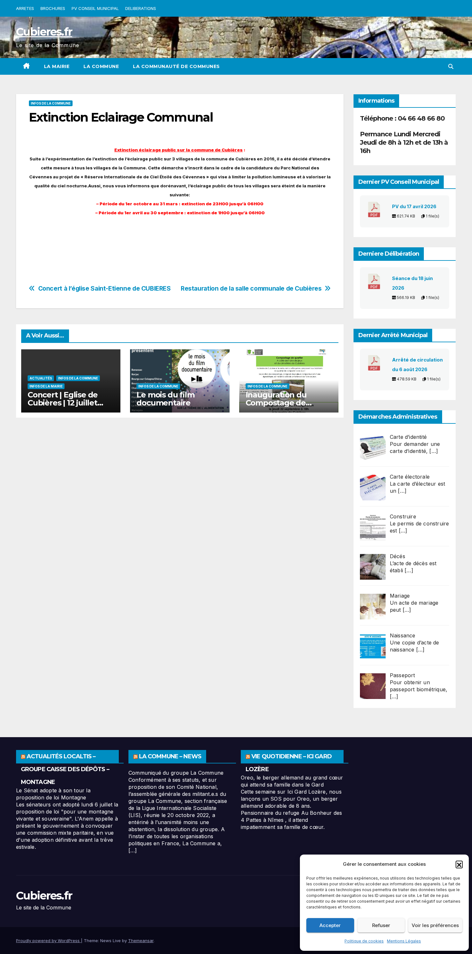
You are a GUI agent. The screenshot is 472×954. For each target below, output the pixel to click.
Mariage (400, 595)
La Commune (101, 66)
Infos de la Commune (51, 103)
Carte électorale (410, 476)
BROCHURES (52, 8)
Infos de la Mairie (46, 386)
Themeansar (140, 940)
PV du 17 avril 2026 (414, 206)
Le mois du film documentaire (165, 398)
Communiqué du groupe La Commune (175, 773)
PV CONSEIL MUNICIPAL (95, 8)
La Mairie (57, 66)
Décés (397, 556)
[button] (459, 864)
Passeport (402, 675)
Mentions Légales (404, 941)
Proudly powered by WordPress (48, 940)
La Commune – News (170, 756)
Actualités (41, 378)
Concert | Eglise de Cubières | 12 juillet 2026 (63, 402)
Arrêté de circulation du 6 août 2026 (417, 364)
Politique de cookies (364, 941)
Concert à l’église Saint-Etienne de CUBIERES (104, 288)
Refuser (381, 925)
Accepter (330, 925)
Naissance (402, 635)
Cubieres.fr (44, 31)
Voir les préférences (435, 925)
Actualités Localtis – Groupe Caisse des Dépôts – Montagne (65, 769)
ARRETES (25, 8)
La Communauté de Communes (176, 66)
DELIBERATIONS (140, 8)
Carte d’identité (408, 437)
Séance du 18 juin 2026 (412, 283)
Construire (403, 516)
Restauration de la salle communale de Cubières (251, 288)
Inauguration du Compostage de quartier (276, 402)
